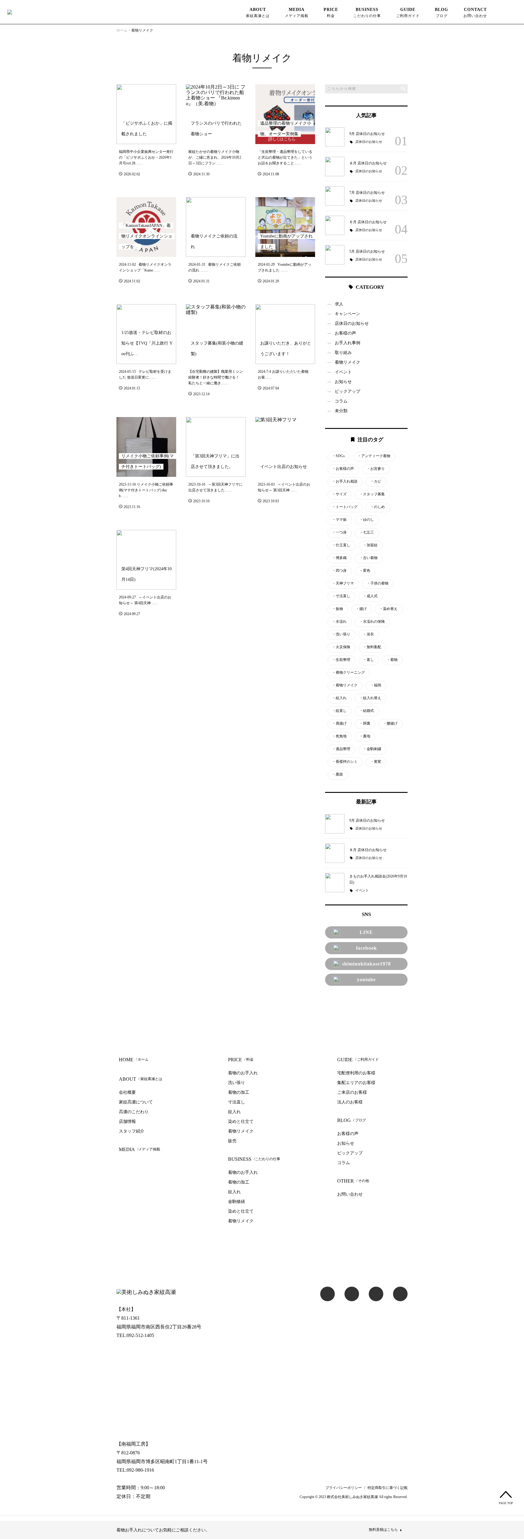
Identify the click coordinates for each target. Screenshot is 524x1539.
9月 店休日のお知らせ (367, 134)
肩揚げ (339, 724)
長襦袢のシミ (345, 762)
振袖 (337, 609)
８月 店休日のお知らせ (368, 163)
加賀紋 (370, 545)
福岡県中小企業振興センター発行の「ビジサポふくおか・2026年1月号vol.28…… (146, 157)
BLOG (441, 12)
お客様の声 (345, 333)
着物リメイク (347, 362)
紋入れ (339, 698)
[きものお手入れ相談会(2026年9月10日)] (334, 882)
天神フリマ (343, 583)
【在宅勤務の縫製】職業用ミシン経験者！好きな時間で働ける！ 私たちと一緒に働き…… (215, 377)
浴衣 (368, 634)
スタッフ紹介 (131, 1131)
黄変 (375, 762)
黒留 (337, 774)
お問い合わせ (350, 1194)
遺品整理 (341, 749)
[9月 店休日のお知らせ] (334, 137)
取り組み (343, 352)
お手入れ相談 (345, 481)
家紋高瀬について (136, 1102)
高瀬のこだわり (134, 1112)
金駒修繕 (236, 1201)
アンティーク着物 (374, 456)
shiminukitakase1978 (366, 963)
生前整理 (341, 660)
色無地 (339, 736)
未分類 (341, 411)
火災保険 (341, 647)
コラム (341, 401)
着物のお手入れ (243, 1073)
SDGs (338, 456)
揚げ (361, 609)
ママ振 (339, 520)
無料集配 (372, 647)
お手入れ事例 (347, 343)
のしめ (377, 507)
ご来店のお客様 (352, 1092)
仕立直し (341, 545)
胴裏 (364, 724)
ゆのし (366, 520)
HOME (134, 1059)
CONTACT (475, 12)
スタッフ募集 (372, 494)
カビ (375, 481)
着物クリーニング (348, 673)
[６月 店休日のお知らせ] (334, 225)
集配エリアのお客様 (356, 1082)
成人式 (370, 596)
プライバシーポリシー (343, 1488)
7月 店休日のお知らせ (367, 192)
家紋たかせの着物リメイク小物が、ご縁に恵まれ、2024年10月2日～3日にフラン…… (214, 157)
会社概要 (127, 1092)
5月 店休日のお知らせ (367, 251)
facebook (366, 948)
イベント (343, 372)
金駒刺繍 (372, 749)
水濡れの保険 (372, 622)
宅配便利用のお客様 (356, 1073)
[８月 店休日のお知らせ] (334, 166)
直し (368, 660)
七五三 (366, 532)
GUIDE (408, 12)
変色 (364, 571)
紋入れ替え (370, 698)
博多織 (339, 558)
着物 (392, 660)
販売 (232, 1141)
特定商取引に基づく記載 (388, 1488)
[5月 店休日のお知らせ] (334, 254)
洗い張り (341, 634)
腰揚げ (390, 724)
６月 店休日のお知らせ (368, 222)
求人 (339, 304)
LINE (366, 932)
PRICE (331, 12)
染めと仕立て (241, 1121)
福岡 (375, 685)
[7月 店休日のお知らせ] (334, 196)
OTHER (353, 1181)
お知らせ (343, 381)
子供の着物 (377, 583)
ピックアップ (347, 391)
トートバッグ (345, 507)
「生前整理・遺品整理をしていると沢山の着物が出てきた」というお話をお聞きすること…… (285, 157)
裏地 (364, 736)
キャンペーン (347, 314)
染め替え (388, 609)
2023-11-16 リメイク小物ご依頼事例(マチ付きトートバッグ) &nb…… (146, 490)
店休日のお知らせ (368, 141)
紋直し (339, 711)
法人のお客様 (350, 1102)
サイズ (339, 494)
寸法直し (341, 596)
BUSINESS (367, 12)
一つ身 (339, 532)
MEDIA (296, 12)
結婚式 (366, 711)
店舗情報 (127, 1121)
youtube (366, 979)
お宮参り (376, 469)
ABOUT (258, 12)
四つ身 (339, 571)
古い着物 (368, 558)
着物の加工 (238, 1092)
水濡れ (339, 622)
